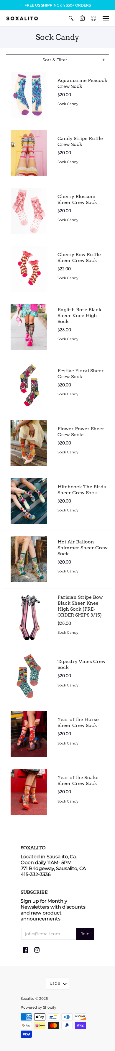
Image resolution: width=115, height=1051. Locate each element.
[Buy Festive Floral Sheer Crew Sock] (29, 385)
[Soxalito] (22, 18)
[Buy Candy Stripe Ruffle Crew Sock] (29, 153)
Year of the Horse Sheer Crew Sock (78, 722)
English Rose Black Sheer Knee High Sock (79, 315)
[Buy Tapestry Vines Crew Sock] (29, 676)
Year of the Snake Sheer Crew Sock (78, 780)
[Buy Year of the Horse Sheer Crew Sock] (29, 734)
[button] (71, 18)
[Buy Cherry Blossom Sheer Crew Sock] (29, 211)
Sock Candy (68, 104)
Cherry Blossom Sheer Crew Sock (77, 199)
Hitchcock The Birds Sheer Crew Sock (82, 489)
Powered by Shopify (38, 1007)
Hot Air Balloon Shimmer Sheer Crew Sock (83, 547)
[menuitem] (71, 18)
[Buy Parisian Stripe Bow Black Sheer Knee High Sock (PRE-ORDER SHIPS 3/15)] (29, 618)
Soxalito (27, 998)
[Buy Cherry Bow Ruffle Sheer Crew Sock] (29, 269)
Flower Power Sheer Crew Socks (81, 431)
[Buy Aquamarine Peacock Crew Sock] (29, 95)
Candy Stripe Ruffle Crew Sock (80, 141)
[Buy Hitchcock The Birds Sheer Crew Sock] (29, 501)
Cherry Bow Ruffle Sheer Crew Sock (79, 257)
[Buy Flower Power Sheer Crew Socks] (29, 443)
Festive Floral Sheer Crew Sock (81, 373)
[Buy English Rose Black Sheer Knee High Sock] (29, 327)
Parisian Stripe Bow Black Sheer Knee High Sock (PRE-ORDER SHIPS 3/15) (80, 606)
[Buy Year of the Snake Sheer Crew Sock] (29, 792)
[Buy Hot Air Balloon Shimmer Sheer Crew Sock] (29, 559)
